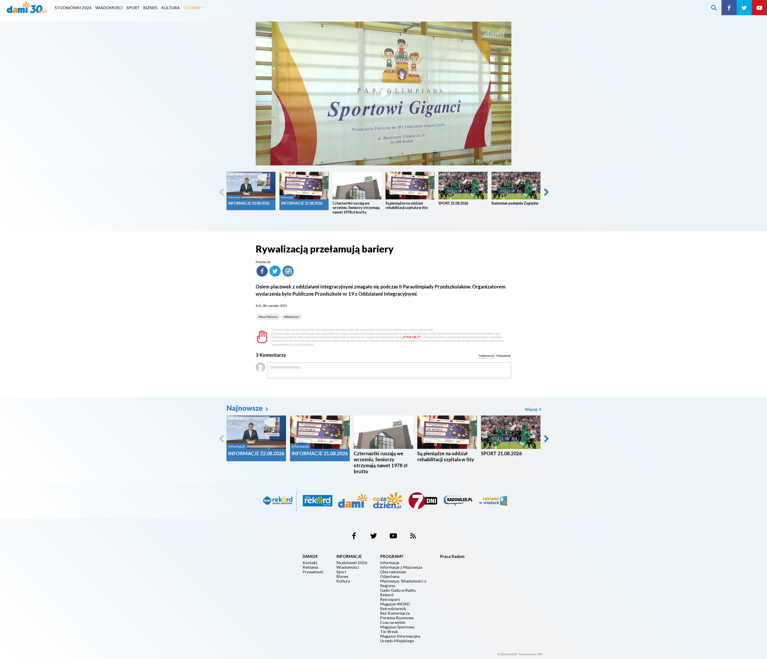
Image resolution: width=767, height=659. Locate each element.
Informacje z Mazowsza (401, 567)
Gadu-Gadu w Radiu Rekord (398, 592)
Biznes (150, 7)
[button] (546, 192)
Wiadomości (109, 7)
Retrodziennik (393, 608)
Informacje (389, 562)
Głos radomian (393, 572)
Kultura (170, 7)
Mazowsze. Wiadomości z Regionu (403, 583)
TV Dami (192, 7)
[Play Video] (383, 93)
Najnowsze (245, 408)
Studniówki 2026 (73, 7)
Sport (132, 7)
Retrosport (390, 599)
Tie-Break (389, 631)
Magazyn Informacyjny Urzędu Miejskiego (400, 638)
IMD (539, 654)
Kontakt (310, 562)
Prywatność (313, 572)
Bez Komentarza (395, 613)
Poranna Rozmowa (396, 617)
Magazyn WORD (395, 604)
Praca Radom (452, 556)
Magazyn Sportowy (397, 627)
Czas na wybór (393, 622)
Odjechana (389, 576)
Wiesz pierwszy (268, 316)
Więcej (531, 409)
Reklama (310, 567)
